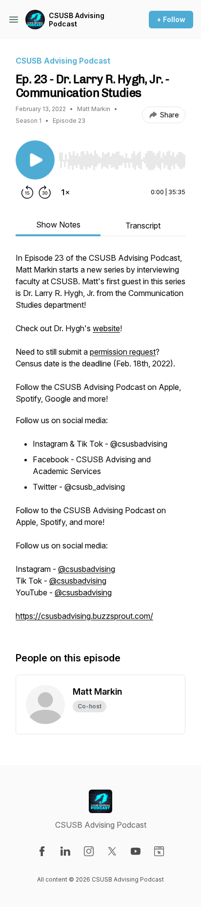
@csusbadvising (86, 569)
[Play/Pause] (35, 160)
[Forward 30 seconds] (45, 192)
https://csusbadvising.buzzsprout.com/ (84, 616)
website (106, 328)
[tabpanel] (100, 442)
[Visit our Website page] (159, 851)
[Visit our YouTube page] (136, 851)
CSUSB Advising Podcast (76, 19)
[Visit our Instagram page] (89, 851)
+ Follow (171, 19)
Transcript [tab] (143, 225)
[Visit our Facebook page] (42, 851)
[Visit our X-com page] (112, 851)
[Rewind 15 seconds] (27, 192)
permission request (123, 352)
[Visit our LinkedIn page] (65, 851)
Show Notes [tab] (58, 224)
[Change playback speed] (65, 192)
